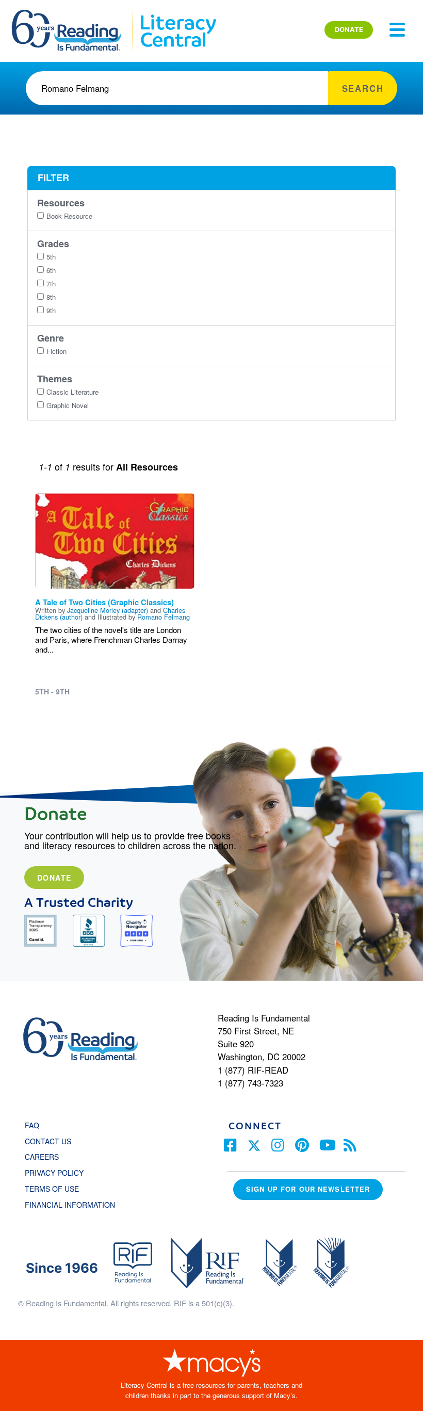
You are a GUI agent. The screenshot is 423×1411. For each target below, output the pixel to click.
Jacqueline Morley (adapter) (107, 610)
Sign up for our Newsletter (308, 1189)
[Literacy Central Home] (177, 14)
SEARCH (363, 88)
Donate (54, 877)
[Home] (73, 14)
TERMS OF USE (57, 1188)
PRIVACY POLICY (54, 1172)
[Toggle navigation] (397, 29)
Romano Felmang (163, 617)
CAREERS (42, 1156)
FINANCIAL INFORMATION (70, 1204)
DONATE (349, 29)
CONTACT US (51, 1141)
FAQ (32, 1125)
